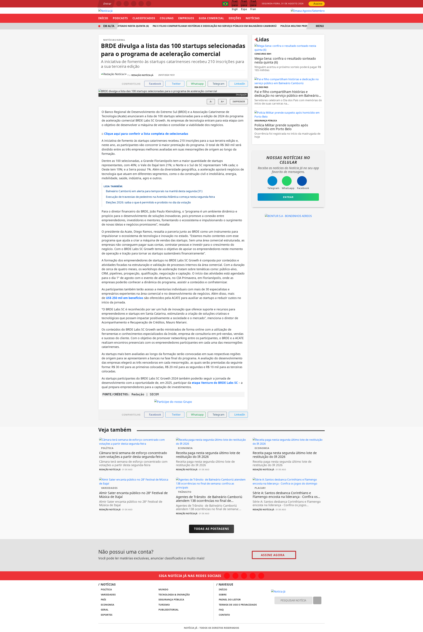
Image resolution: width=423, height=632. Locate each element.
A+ (222, 101)
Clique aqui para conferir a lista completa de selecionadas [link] (146, 134)
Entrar (107, 3)
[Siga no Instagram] (126, 3)
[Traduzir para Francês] (253, 3)
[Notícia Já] (105, 10)
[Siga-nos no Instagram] (235, 576)
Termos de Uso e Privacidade (237, 604)
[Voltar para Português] (225, 3)
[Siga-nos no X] (244, 576)
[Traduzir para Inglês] (234, 3)
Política (106, 589)
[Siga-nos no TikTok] (261, 576)
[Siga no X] (133, 3)
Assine (318, 3)
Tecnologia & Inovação (174, 594)
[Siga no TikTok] (148, 3)
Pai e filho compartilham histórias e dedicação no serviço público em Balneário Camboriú (210, 25)
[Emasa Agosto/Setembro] (308, 10)
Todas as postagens (211, 529)
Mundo (163, 589)
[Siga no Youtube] (141, 3)
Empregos (186, 18)
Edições (235, 18)
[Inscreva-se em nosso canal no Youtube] (253, 576)
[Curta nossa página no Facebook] (227, 576)
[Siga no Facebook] (118, 3)
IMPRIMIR (239, 101)
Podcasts (120, 18)
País (103, 599)
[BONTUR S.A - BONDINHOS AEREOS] (288, 215)
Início (103, 18)
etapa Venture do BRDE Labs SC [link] (215, 383)
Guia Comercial (211, 18)
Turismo (164, 604)
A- (211, 101)
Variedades (108, 594)
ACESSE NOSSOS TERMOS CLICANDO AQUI (122, 625)
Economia (107, 604)
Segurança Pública (171, 599)
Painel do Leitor (229, 599)
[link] (124, 298)
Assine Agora (273, 555)
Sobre (222, 594)
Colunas (167, 18)
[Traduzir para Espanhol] (244, 3)
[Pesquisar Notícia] (317, 600)
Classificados (144, 18)
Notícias (253, 18)
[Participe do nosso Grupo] (173, 403)
